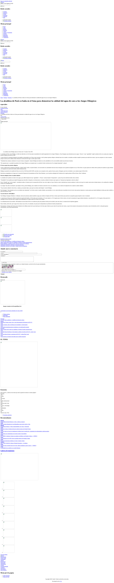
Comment (3, 255)
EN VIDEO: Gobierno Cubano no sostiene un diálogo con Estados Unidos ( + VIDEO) (19, 436)
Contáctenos (5, 37)
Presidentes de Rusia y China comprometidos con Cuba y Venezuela (15, 426)
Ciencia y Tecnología (7, 32)
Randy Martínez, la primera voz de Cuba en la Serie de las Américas (15, 243)
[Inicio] (2, 2)
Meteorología (3, 557)
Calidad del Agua (4, 110)
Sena (2, 109)
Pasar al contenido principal (6, 1)
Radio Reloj (3, 561)
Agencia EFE (3, 116)
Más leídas (5, 315)
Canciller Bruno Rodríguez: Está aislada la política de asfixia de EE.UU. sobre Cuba (18, 331)
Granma (2, 565)
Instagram (5, 12)
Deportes (5, 30)
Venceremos (3, 568)
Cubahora (3, 567)
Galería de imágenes (7, 451)
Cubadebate (3, 559)
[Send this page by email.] (7, 235)
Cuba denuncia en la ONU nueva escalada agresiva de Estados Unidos (15, 438)
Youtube (5, 11)
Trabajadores (3, 564)
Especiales (5, 35)
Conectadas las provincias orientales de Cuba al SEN (12, 310)
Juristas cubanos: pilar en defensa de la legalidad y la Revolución (14, 324)
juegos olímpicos (4, 112)
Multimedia (5, 36)
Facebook (5, 15)
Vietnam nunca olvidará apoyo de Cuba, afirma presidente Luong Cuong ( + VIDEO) (18, 445)
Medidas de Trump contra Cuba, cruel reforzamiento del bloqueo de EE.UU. (16, 322)
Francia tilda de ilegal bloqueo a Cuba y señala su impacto (13, 421)
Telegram (5, 16)
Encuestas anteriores (7, 415)
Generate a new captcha (7, 272)
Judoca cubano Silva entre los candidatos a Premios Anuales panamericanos (16, 242)
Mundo (4, 29)
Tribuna (2, 560)
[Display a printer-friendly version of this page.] (8, 234)
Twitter (4, 14)
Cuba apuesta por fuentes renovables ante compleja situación (13, 336)
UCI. (61, 581)
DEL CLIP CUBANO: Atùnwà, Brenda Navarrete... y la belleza (14, 443)
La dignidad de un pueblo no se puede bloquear (10, 448)
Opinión (5, 33)
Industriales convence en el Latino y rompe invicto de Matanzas (14, 246)
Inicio (4, 26)
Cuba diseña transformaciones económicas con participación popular (15, 327)
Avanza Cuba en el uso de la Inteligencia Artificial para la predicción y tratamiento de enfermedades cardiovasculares (25, 431)
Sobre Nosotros (6, 575)
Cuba (4, 27)
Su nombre (3, 251)
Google (9, 238)
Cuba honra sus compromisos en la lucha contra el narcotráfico (14, 433)
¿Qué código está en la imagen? (9, 269)
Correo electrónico (5, 254)
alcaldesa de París (4, 108)
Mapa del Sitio (6, 576)
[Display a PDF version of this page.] (6, 236)
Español (9, 21)
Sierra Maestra (4, 570)
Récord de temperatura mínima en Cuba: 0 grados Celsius (12, 440)
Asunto (2, 253)
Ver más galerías (4, 554)
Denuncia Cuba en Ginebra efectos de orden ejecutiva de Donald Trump (16, 428)
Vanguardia (3, 562)
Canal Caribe (3, 558)
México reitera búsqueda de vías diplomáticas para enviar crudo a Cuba (15, 424)
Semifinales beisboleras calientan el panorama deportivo (12, 244)
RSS (4, 17)
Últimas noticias (6, 314)
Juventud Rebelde (4, 566)
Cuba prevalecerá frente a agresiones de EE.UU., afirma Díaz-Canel (15, 334)
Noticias (5, 97)
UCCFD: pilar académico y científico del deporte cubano (12, 241)
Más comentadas (6, 316)
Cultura (4, 31)
